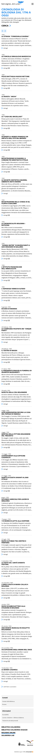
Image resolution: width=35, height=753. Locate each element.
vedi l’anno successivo (9, 687)
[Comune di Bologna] (21, 744)
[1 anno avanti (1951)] (5, 31)
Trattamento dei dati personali (10, 720)
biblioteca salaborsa (10, 727)
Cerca (4, 26)
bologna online (8, 733)
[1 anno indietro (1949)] (2, 31)
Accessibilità (5, 714)
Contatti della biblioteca (8, 701)
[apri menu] (32, 3)
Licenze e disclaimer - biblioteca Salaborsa (13, 717)
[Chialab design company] (24, 750)
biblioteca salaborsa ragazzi (14, 730)
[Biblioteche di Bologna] (30, 743)
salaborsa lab (7, 735)
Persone (4, 704)
